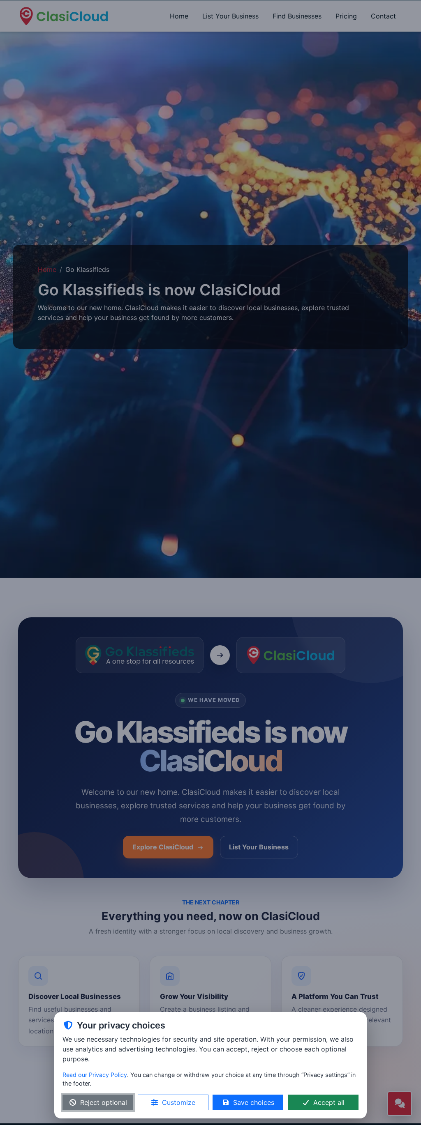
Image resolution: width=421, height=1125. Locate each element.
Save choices (253, 1102)
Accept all (329, 1102)
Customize (178, 1102)
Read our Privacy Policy (94, 1074)
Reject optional (103, 1102)
